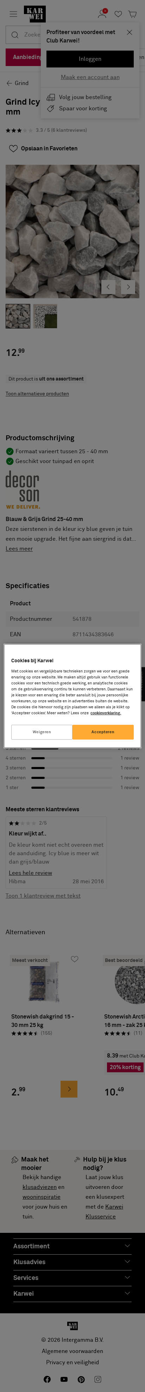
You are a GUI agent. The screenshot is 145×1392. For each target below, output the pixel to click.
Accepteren (103, 732)
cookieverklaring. (105, 713)
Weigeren (42, 732)
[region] (72, 696)
